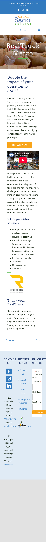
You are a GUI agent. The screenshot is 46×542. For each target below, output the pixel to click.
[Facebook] (9, 371)
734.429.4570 (10, 419)
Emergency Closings (23, 401)
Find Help (23, 391)
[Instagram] (9, 379)
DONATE (23, 409)
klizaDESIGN (8, 464)
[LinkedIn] (9, 386)
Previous (10, 340)
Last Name (36, 402)
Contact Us (23, 372)
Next (38, 340)
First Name (36, 392)
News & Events (23, 382)
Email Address (36, 380)
